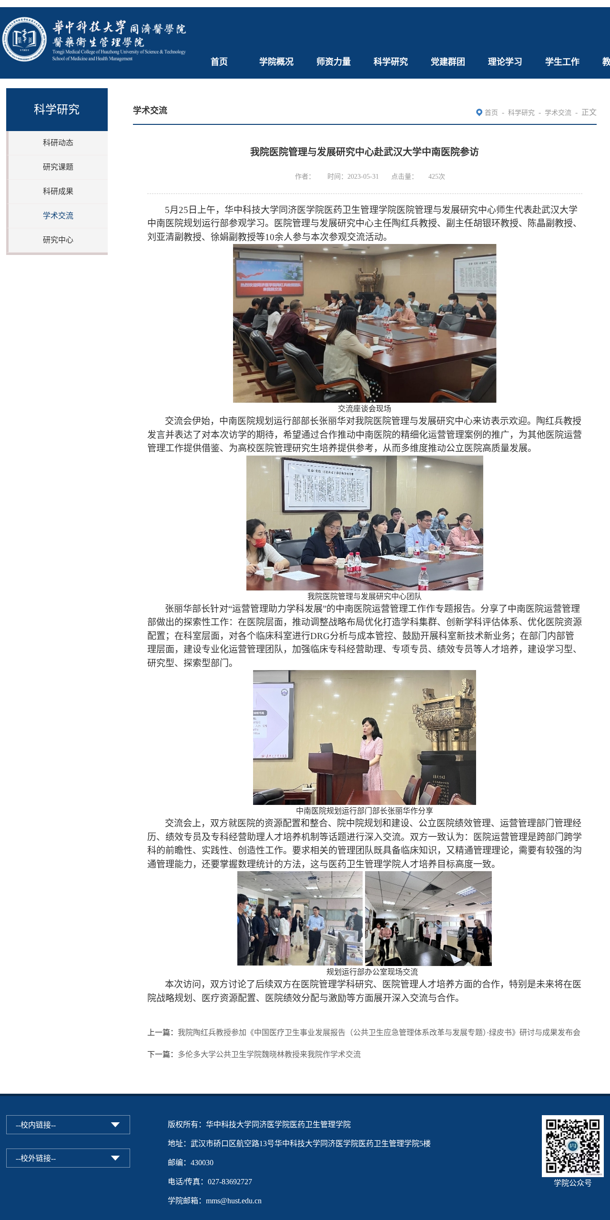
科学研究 (391, 62)
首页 (219, 62)
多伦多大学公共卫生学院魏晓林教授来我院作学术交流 (269, 1054)
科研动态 (58, 143)
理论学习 (505, 62)
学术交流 (58, 216)
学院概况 (276, 62)
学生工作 (562, 62)
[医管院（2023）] (95, 13)
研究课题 (58, 167)
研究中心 (58, 240)
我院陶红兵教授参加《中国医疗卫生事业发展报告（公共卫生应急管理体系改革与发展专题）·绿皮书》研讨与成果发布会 (379, 1032)
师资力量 (333, 62)
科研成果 (58, 191)
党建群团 (448, 62)
